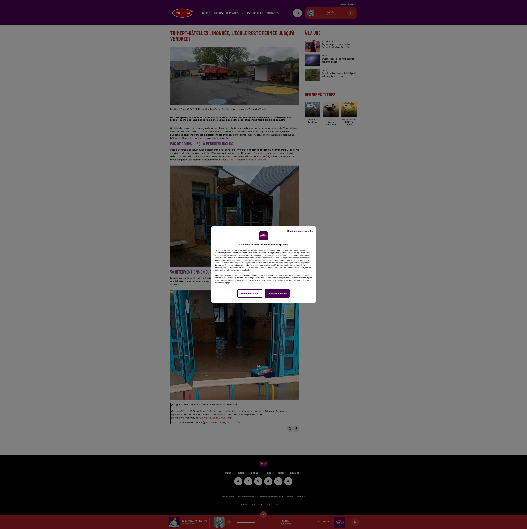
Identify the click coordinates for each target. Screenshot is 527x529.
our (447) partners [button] (227, 250)
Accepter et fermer (277, 293)
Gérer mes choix (249, 293)
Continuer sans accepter (300, 231)
